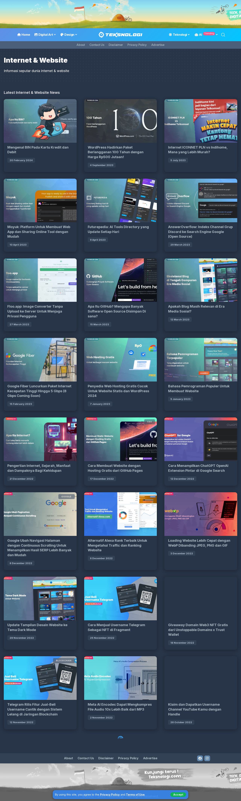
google (66, 496)
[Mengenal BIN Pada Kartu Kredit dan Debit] (40, 121)
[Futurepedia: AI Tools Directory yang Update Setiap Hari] (120, 200)
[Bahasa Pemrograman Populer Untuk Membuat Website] (200, 360)
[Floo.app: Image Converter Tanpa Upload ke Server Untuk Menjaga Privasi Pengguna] (40, 280)
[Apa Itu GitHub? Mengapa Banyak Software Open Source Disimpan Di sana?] (120, 280)
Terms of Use (135, 794)
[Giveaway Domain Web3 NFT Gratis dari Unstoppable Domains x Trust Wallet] (200, 598)
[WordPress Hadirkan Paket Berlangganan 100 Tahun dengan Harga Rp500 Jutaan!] (120, 121)
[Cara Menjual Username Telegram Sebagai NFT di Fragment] (120, 598)
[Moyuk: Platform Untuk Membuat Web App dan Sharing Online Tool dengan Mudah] (40, 200)
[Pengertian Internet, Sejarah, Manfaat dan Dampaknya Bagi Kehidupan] (40, 439)
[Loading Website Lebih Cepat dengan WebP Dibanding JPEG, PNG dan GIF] (200, 514)
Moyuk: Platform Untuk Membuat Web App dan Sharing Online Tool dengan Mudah (38, 231)
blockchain (64, 660)
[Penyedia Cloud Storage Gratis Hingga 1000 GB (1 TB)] (40, 758)
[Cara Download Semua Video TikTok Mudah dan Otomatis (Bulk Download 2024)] (120, 758)
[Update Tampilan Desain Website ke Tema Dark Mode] (40, 598)
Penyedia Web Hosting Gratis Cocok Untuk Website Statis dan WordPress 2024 (118, 391)
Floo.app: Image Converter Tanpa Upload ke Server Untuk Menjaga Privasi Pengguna (35, 311)
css (149, 421)
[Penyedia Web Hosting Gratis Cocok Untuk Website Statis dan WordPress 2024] (120, 360)
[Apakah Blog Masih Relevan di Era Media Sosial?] (200, 280)
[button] (178, 794)
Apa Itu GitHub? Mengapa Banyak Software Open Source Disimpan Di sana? (117, 311)
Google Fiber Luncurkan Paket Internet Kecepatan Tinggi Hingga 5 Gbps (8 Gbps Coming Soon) (39, 391)
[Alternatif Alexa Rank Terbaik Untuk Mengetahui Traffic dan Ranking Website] (120, 514)
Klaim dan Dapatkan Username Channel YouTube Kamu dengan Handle (194, 709)
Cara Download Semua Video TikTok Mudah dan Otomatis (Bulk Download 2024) (118, 789)
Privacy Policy (110, 794)
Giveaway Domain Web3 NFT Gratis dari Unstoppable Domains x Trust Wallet (198, 629)
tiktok (147, 740)
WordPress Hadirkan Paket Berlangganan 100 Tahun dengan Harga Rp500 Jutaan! (115, 152)
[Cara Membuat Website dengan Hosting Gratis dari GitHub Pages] (120, 439)
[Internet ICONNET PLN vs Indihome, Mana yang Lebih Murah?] (200, 121)
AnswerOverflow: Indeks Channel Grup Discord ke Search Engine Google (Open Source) (200, 231)
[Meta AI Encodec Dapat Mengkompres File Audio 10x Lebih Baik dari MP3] (120, 678)
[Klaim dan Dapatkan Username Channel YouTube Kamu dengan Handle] (200, 678)
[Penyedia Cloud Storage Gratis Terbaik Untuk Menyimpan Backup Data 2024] (200, 758)
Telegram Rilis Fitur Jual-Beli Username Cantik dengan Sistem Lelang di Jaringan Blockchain (34, 709)
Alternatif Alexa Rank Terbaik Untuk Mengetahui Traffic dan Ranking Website (117, 545)
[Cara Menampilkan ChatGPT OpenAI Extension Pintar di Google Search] (200, 439)
